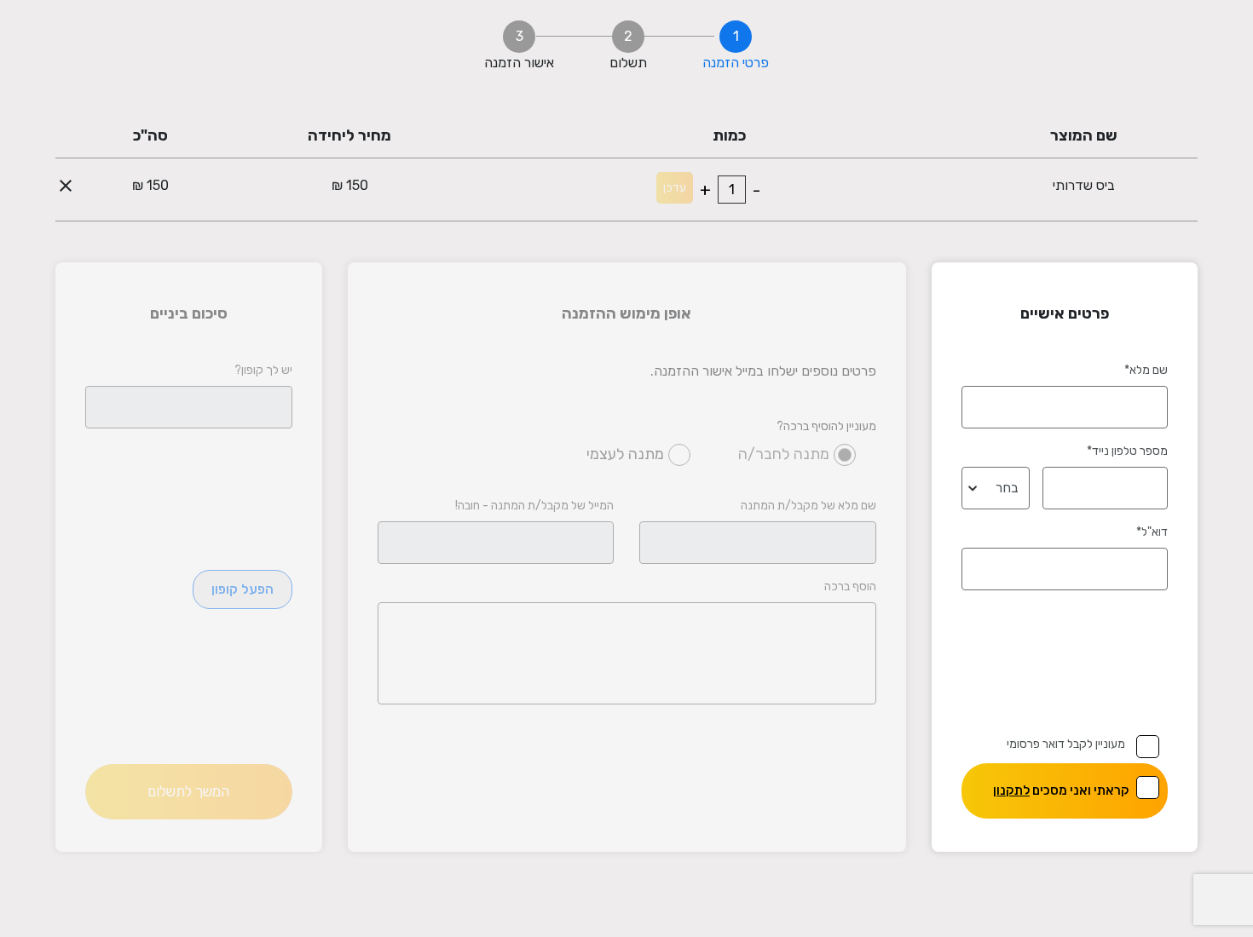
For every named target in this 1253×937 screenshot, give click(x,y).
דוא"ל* (1152, 532)
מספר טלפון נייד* (1127, 451)
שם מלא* (1146, 370)
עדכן (674, 188)
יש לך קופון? (263, 370)
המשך (188, 791)
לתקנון (1011, 790)
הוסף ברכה (850, 586)
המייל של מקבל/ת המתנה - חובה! (534, 505)
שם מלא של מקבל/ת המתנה (808, 505)
